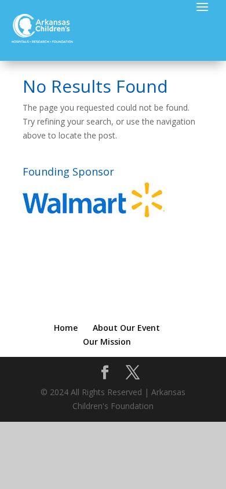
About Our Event (126, 327)
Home (66, 327)
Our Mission (107, 341)
